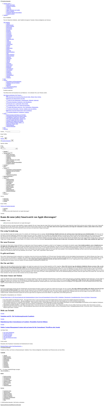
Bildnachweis (14, 404)
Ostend (8, 62)
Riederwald (9, 66)
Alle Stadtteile (6, 22)
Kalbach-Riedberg (10, 52)
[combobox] (13, 131)
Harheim (8, 45)
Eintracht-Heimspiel (10, 191)
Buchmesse (8, 188)
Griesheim (8, 43)
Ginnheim (8, 41)
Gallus (7, 40)
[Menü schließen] (12, 140)
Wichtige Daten (7, 3)
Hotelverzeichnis (10, 179)
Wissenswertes (6, 392)
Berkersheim (9, 27)
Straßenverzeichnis (7, 394)
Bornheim (8, 31)
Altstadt (8, 23)
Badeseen (8, 173)
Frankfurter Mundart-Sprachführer (14, 162)
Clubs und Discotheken (11, 174)
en (2, 136)
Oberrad (8, 61)
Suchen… (3, 131)
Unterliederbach (10, 75)
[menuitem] (10, 4)
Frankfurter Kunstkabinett (9, 397)
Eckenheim (8, 34)
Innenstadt (8, 50)
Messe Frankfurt (10, 187)
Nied (7, 53)
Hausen (8, 46)
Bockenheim (9, 28)
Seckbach (8, 71)
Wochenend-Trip (10, 180)
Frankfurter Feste (7, 391)
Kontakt (5, 201)
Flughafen (8, 37)
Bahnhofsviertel (9, 25)
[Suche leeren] (17, 149)
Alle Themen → (18, 95)
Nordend (8, 59)
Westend (8, 76)
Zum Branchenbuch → (17, 346)
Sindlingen (8, 72)
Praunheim (8, 63)
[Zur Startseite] (6, 347)
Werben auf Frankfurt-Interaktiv (8, 206)
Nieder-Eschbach (10, 55)
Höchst (8, 49)
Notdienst (8, 157)
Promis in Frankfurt (7, 396)
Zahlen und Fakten (10, 154)
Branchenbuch (6, 398)
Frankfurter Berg (10, 39)
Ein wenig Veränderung (8, 332)
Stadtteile (5, 15)
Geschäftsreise (9, 182)
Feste (4, 79)
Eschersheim (9, 35)
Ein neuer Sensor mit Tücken (10, 337)
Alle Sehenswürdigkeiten (9, 95)
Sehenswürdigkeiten (8, 88)
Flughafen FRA (9, 185)
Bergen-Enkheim (10, 26)
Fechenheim (9, 36)
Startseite (5, 208)
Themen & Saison (7, 393)
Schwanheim (9, 70)
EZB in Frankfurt (10, 161)
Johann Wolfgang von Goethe (13, 159)
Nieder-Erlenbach (10, 54)
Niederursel (9, 58)
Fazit (4, 339)
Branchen (5, 129)
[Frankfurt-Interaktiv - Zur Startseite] (6, 1)
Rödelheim (8, 67)
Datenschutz (6, 200)
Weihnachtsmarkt (10, 189)
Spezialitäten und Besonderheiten (13, 169)
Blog (4, 127)
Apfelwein (8, 158)
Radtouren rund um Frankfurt (13, 171)
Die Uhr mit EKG (7, 336)
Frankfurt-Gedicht (10, 163)
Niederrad (8, 57)
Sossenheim (9, 73)
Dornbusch (8, 32)
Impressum (5, 198)
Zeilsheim (8, 77)
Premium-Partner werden (6, 346)
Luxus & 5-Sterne (10, 184)
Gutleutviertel (9, 44)
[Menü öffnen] (5, 138)
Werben (2, 138)
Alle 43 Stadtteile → (5, 370)
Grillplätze (8, 172)
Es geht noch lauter (7, 335)
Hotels (5, 113)
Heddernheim (9, 48)
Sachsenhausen (9, 68)
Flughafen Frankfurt (10, 155)
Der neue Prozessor (7, 333)
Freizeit (5, 80)
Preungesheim (9, 64)
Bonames (8, 30)
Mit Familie (9, 183)
